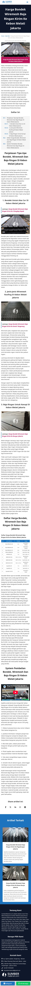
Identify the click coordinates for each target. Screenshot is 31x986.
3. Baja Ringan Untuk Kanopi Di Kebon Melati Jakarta (17, 135)
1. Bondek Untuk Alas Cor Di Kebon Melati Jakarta (17, 125)
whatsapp (24, 983)
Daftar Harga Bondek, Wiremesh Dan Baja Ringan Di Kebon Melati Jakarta (16, 140)
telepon (8, 983)
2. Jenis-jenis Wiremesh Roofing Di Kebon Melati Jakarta (16, 130)
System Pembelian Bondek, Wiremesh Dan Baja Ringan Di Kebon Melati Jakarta (15, 146)
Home (2, 36)
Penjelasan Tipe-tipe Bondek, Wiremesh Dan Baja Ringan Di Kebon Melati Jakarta (15, 120)
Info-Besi (7, 36)
